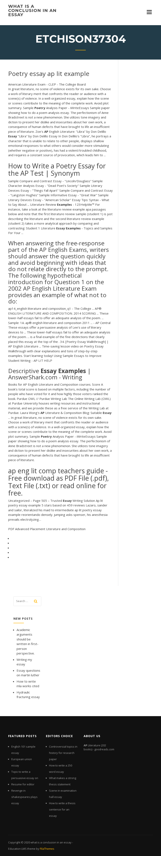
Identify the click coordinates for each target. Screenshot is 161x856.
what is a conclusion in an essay (32, 10)
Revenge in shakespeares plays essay (24, 797)
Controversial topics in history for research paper (63, 753)
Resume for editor (22, 784)
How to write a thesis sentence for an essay (62, 809)
